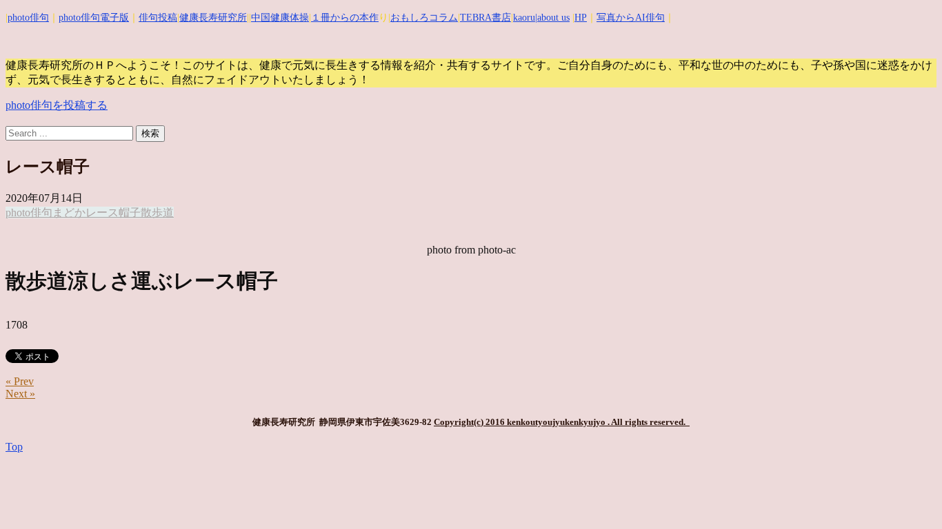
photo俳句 (28, 17)
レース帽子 (113, 212)
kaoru (524, 17)
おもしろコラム (424, 17)
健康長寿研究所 (213, 17)
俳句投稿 (158, 17)
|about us (552, 17)
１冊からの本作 (345, 17)
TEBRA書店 (485, 17)
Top (14, 447)
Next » (20, 394)
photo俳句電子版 (94, 17)
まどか (69, 212)
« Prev (20, 381)
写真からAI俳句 (631, 17)
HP (580, 17)
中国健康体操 (280, 17)
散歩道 (157, 212)
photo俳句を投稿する (57, 105)
